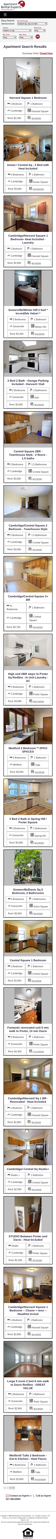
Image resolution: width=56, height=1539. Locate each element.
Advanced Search (7, 23)
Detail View (46, 53)
